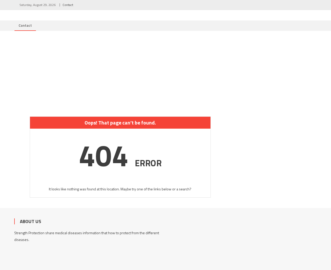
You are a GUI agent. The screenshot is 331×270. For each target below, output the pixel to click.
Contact (68, 4)
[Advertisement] (165, 69)
